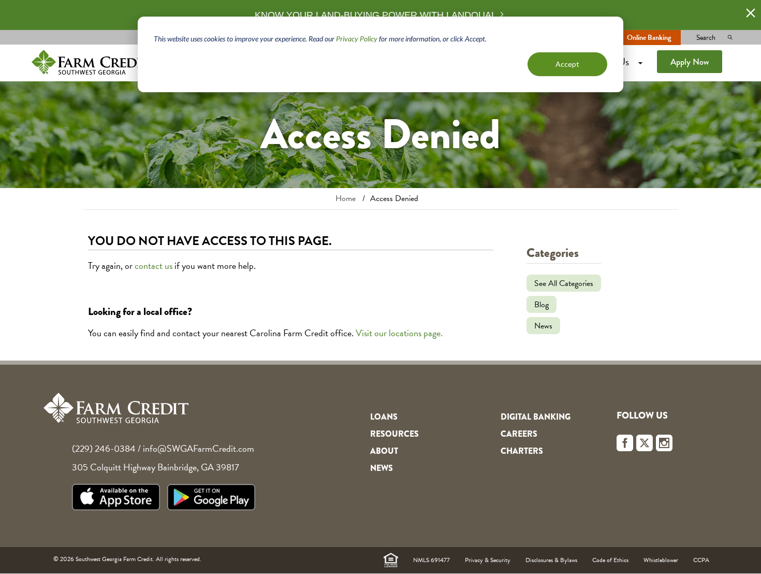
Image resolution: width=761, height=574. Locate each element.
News (543, 326)
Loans (384, 417)
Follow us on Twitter (644, 443)
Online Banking (649, 37)
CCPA (701, 560)
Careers (519, 434)
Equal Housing (391, 560)
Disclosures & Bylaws (551, 560)
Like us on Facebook (625, 443)
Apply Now (689, 61)
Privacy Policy (356, 38)
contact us (153, 265)
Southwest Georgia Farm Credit (90, 62)
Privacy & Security (487, 560)
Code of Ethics (610, 560)
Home (345, 198)
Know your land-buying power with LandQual (375, 15)
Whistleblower (660, 560)
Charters (522, 451)
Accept (567, 64)
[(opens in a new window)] (118, 499)
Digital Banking (535, 417)
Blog (541, 304)
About (384, 451)
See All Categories (563, 283)
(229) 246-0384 (104, 448)
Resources (394, 434)
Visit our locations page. (399, 333)
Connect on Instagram (664, 443)
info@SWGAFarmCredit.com (198, 448)
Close (750, 13)
